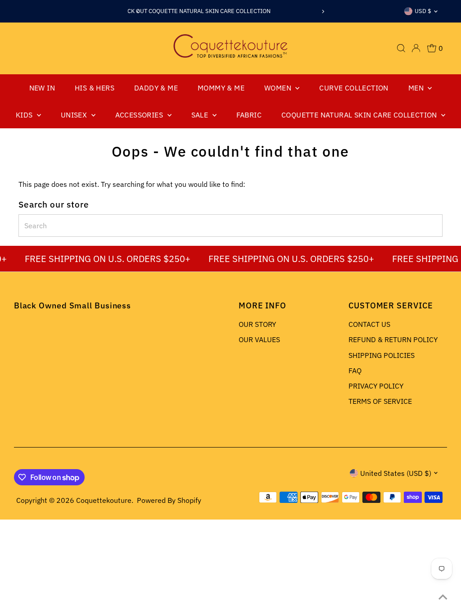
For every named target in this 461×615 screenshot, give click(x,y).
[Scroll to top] (443, 597)
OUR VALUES (259, 339)
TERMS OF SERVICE (380, 401)
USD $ (423, 11)
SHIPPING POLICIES (381, 355)
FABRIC (249, 114)
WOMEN (278, 87)
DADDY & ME (156, 87)
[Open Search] (401, 48)
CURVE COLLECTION (353, 87)
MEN (417, 87)
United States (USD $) (395, 473)
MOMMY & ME (221, 87)
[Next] (323, 11)
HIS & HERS (94, 87)
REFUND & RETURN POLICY (393, 339)
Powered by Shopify (169, 500)
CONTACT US (369, 324)
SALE (200, 114)
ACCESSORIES (140, 114)
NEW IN (42, 87)
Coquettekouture (103, 500)
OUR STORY (257, 324)
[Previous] (138, 11)
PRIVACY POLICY (375, 385)
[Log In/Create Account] (416, 48)
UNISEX (75, 114)
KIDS (25, 114)
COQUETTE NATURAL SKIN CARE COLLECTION (360, 114)
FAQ (355, 370)
